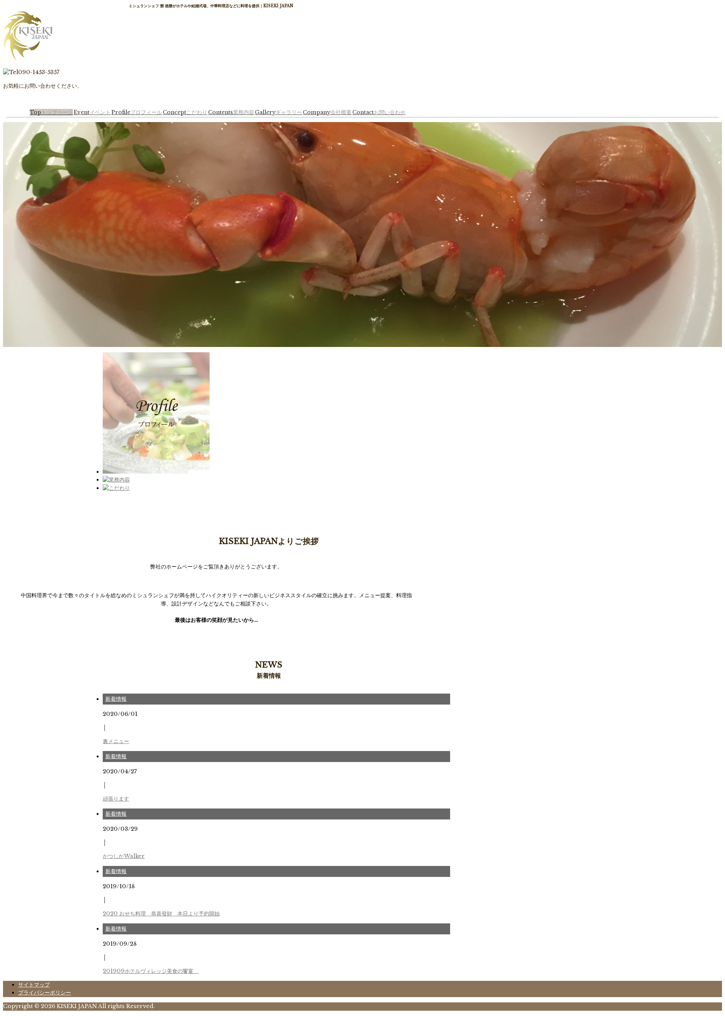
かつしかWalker (124, 856)
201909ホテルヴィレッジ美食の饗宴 (151, 971)
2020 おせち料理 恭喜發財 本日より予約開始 (161, 913)
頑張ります (116, 798)
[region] (362, 234)
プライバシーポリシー (44, 992)
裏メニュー (116, 741)
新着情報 (115, 698)
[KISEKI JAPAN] (28, 58)
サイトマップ (34, 984)
